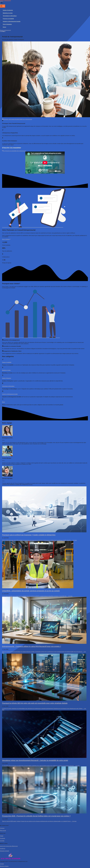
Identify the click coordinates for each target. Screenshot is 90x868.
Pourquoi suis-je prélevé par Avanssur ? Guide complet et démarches (28, 535)
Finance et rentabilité (6, 362)
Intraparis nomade (4, 851)
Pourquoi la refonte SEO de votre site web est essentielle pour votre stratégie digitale (35, 703)
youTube (2, 840)
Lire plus (74, 540)
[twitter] (2, 31)
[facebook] (0, 31)
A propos (2, 828)
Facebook (2, 838)
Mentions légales (4, 866)
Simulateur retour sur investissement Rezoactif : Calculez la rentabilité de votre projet (35, 760)
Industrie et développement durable (11, 21)
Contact (2, 863)
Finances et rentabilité (8, 18)
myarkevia (2, 848)
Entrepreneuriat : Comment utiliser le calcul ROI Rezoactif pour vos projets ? (31, 646)
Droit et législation (7, 24)
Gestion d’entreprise (8, 10)
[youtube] (3, 31)
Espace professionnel (5, 0)
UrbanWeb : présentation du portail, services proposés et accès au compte (31, 591)
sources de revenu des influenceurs (9, 846)
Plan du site (3, 830)
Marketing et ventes (8, 13)
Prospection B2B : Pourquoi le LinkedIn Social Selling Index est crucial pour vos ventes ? (36, 816)
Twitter (1, 836)
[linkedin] (4, 31)
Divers (4, 27)
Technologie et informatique (10, 15)
